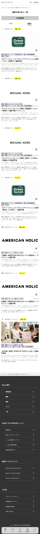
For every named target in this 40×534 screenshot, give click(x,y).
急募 (7, 69)
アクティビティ (11, 71)
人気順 (11, 23)
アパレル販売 (4, 264)
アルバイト (20, 168)
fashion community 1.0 (13, 478)
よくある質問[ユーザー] (12, 440)
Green (23, 68)
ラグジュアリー (4, 120)
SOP (20, 360)
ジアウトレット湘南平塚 (15, 68)
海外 (13, 69)
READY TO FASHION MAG (13, 468)
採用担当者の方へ (11, 450)
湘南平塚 (7, 68)
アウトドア (17, 69)
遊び (21, 71)
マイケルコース (8, 119)
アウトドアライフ (30, 69)
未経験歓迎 (24, 264)
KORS (2, 119)
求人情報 (16, 266)
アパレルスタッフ (12, 264)
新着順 (29, 23)
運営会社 (8, 430)
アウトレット (24, 266)
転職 (12, 266)
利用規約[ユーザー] (11, 501)
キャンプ (23, 69)
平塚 (19, 266)
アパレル (24, 119)
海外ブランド (33, 119)
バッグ (14, 120)
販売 (4, 69)
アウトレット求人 (7, 312)
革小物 (28, 119)
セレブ (10, 120)
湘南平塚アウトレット (27, 117)
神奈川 (2, 68)
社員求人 (8, 266)
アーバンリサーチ (14, 360)
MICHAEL (35, 117)
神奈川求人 (30, 264)
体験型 (17, 71)
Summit (27, 68)
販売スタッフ (31, 266)
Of (26, 360)
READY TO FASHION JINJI (13, 473)
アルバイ (11, 218)
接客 (16, 168)
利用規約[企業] (10, 506)
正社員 (10, 69)
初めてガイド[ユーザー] (12, 435)
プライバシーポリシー (12, 496)
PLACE (29, 360)
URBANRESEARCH (5, 360)
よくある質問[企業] (11, 445)
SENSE (23, 360)
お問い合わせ (9, 511)
